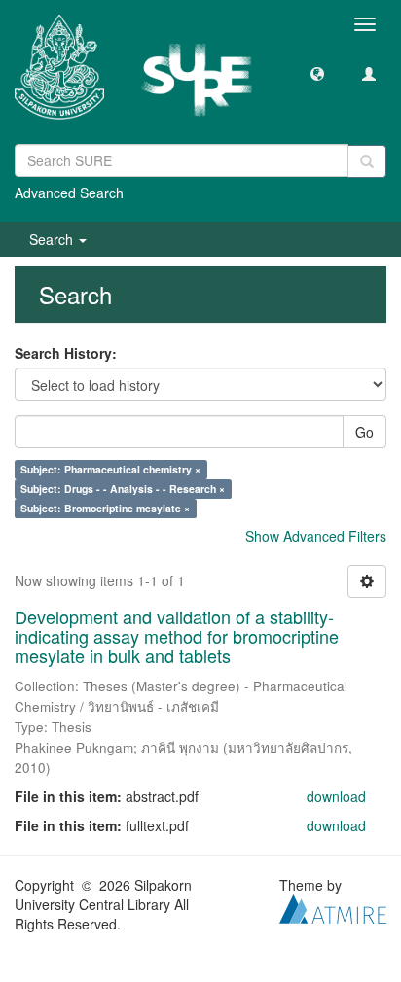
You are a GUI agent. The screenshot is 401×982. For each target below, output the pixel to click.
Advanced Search (69, 192)
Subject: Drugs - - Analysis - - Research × (122, 488)
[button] (317, 72)
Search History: (66, 353)
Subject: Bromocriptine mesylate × (105, 508)
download (336, 796)
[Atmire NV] (332, 907)
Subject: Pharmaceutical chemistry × (110, 469)
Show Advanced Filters (315, 535)
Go (364, 431)
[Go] (366, 161)
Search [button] (53, 239)
